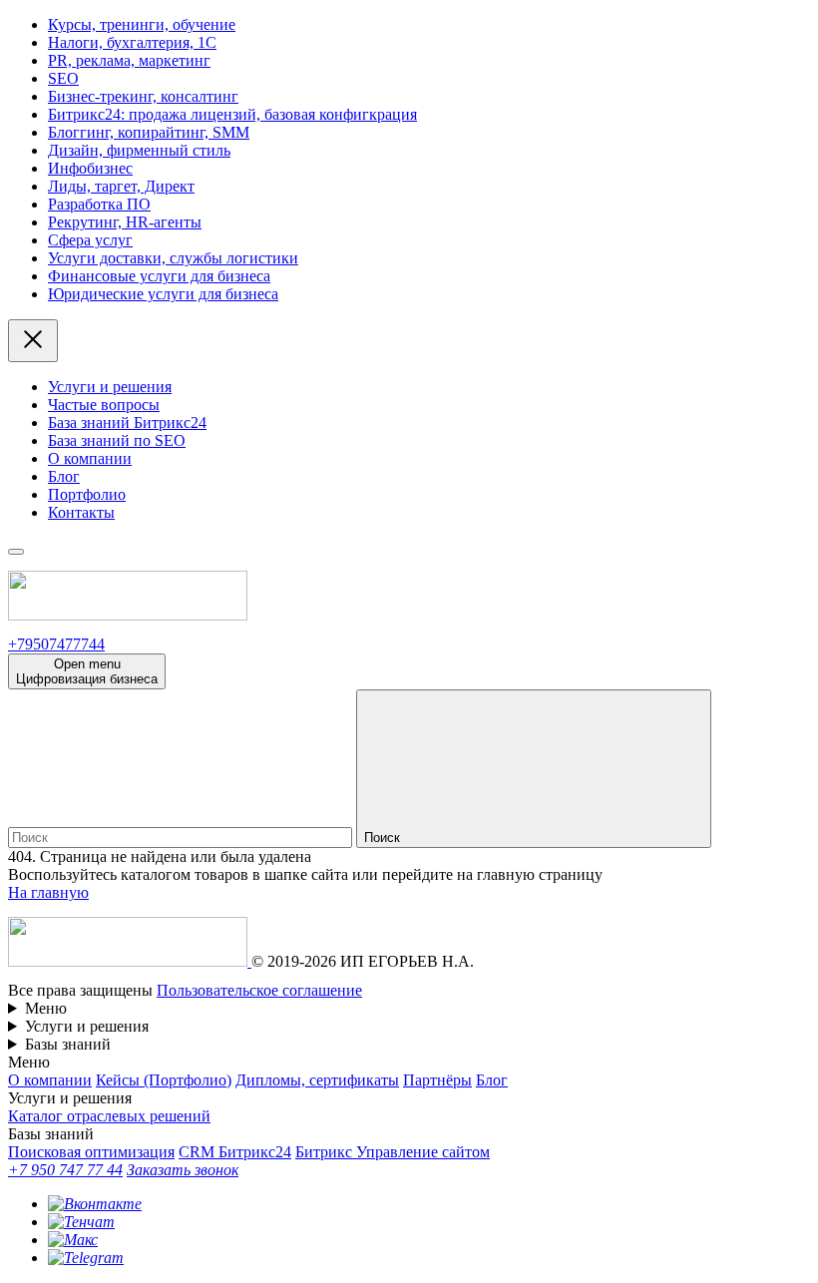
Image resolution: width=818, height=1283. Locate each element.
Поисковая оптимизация (91, 1151)
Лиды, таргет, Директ (121, 186)
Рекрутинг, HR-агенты (125, 222)
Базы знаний (68, 1044)
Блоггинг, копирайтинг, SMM (148, 132)
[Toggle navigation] (16, 552)
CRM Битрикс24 (235, 1151)
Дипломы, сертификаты (317, 1079)
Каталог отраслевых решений (109, 1115)
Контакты (81, 512)
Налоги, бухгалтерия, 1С (132, 42)
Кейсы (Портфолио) (163, 1079)
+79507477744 (56, 644)
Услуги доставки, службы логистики (173, 257)
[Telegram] (86, 1257)
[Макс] (73, 1239)
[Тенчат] (81, 1221)
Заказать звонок (182, 1169)
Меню (46, 1008)
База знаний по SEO (117, 440)
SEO (63, 78)
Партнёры (437, 1079)
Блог (64, 476)
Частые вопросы (104, 404)
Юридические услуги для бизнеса (163, 293)
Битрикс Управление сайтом (392, 1151)
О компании (90, 458)
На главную (48, 892)
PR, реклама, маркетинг (129, 60)
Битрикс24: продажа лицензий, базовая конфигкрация (232, 114)
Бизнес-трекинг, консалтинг (143, 96)
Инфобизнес (90, 168)
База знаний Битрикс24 (127, 422)
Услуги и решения (110, 386)
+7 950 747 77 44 (65, 1169)
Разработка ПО (99, 204)
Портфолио (87, 494)
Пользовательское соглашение (259, 990)
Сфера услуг (90, 239)
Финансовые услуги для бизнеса (159, 275)
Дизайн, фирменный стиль (139, 150)
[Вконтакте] (95, 1203)
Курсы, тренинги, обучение (141, 24)
